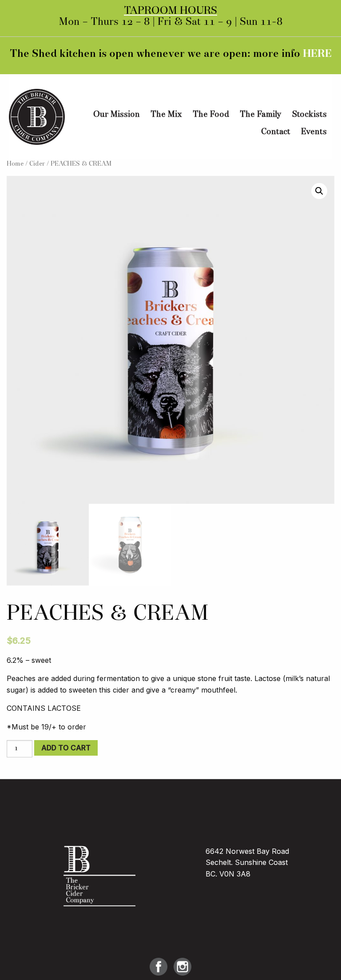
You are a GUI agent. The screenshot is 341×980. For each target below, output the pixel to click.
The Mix (166, 114)
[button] (319, 191)
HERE (317, 54)
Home (15, 164)
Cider (37, 164)
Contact (275, 131)
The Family (261, 114)
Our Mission (116, 114)
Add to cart (66, 747)
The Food (211, 114)
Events (314, 131)
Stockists (309, 114)
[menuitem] (116, 114)
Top (320, 959)
